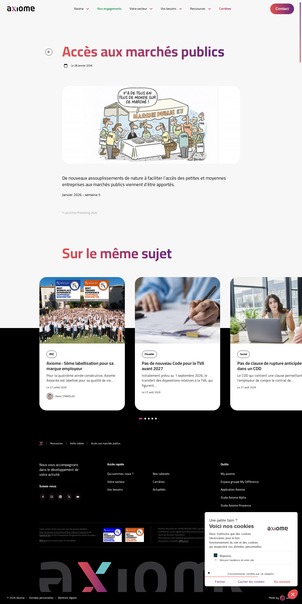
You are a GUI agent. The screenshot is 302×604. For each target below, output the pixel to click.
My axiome (228, 474)
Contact (282, 9)
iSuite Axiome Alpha (233, 497)
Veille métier (77, 443)
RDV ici (42, 540)
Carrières (159, 482)
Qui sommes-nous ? (120, 474)
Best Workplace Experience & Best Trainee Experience (63, 532)
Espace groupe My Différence (240, 482)
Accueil (41, 443)
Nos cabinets (161, 474)
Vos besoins (115, 489)
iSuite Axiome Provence (236, 505)
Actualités (159, 489)
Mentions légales (67, 598)
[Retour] (48, 52)
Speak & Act (45, 535)
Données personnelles (41, 598)
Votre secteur (116, 482)
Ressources (56, 443)
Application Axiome (233, 489)
